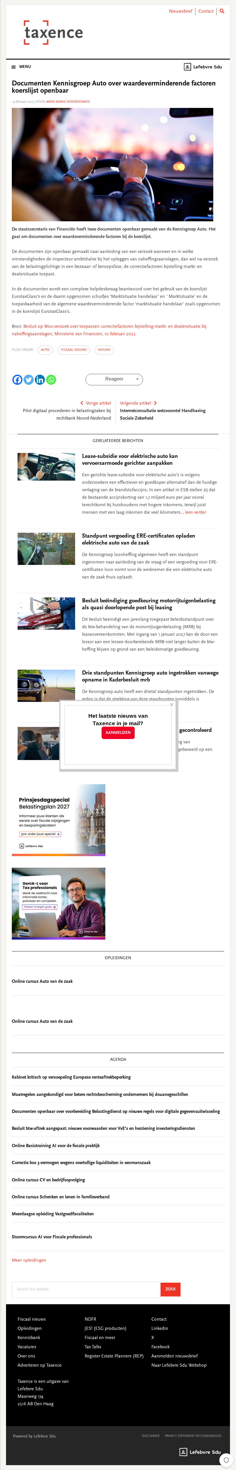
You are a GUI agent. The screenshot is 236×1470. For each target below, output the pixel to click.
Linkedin (159, 1328)
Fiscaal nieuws (74, 350)
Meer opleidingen (29, 1260)
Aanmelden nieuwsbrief (174, 1356)
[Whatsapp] (51, 380)
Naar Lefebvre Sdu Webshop (179, 1365)
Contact (206, 11)
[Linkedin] (40, 380)
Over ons (26, 1356)
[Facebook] (17, 380)
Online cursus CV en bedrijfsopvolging (48, 1180)
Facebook (160, 1347)
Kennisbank (29, 1338)
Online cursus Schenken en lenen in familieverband (61, 1197)
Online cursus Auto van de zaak (42, 981)
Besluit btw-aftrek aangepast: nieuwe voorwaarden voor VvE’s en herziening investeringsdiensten (103, 1128)
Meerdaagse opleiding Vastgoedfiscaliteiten (53, 1214)
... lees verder (193, 512)
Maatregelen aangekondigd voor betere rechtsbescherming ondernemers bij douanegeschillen (100, 1094)
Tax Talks (93, 1347)
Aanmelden (118, 733)
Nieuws (104, 350)
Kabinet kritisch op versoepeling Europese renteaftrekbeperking (71, 1077)
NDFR (90, 1319)
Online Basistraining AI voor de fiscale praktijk (56, 1146)
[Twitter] (29, 380)
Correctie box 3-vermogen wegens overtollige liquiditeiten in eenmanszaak (81, 1163)
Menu (25, 67)
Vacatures (27, 1347)
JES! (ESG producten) (106, 1328)
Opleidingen (30, 1328)
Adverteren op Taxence (40, 1365)
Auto (45, 350)
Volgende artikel (135, 403)
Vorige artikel (98, 403)
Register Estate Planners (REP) (114, 1356)
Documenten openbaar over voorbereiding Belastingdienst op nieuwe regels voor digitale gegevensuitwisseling (116, 1111)
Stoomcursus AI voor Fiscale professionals (52, 1237)
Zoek (172, 1289)
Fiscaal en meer (100, 1338)
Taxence (52, 32)
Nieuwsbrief (180, 11)
